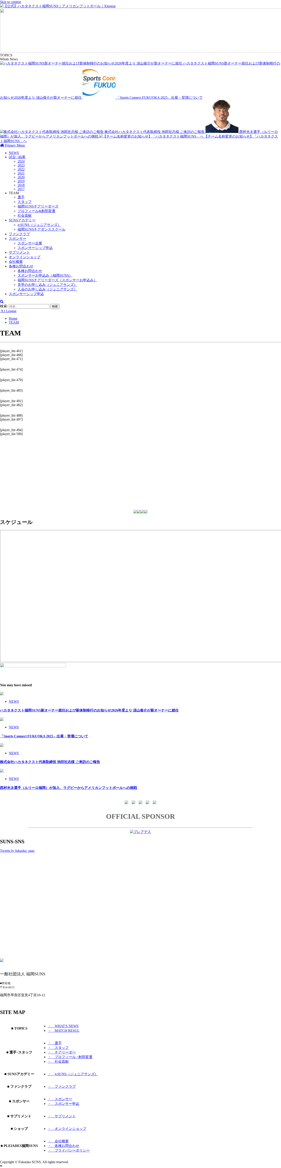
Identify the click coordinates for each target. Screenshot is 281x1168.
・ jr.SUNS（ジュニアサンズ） (73, 1074)
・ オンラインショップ (67, 1128)
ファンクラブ (19, 234)
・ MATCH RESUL (63, 1030)
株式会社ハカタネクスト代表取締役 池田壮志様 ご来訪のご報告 (154, 132)
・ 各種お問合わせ (63, 1146)
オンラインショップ (24, 257)
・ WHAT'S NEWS (63, 1026)
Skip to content (10, 2)
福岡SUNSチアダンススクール (41, 229)
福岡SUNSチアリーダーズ (38, 206)
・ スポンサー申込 (63, 1103)
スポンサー (17, 238)
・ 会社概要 (58, 1141)
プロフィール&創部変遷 (36, 211)
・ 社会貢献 (58, 1061)
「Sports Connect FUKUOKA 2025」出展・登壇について (159, 97)
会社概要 (16, 261)
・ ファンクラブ (62, 1086)
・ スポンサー (60, 1099)
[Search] (2, 302)
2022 (21, 169)
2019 (21, 181)
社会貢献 (25, 215)
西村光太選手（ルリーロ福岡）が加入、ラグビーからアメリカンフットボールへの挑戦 (68, 788)
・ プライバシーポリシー (69, 1150)
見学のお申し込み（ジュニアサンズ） (47, 285)
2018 (21, 185)
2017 (21, 189)
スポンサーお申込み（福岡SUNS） (45, 275)
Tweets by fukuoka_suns (17, 851)
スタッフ (25, 202)
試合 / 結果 (17, 157)
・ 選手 (55, 1043)
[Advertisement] (131, 470)
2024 (21, 161)
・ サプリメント (62, 1116)
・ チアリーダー (62, 1052)
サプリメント (19, 252)
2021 (21, 173)
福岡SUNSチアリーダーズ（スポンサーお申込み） (57, 280)
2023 (21, 165)
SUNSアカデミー (22, 220)
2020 (21, 177)
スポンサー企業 (30, 243)
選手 (21, 197)
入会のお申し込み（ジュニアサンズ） (47, 289)
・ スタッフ (58, 1048)
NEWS (14, 153)
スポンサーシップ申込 (35, 248)
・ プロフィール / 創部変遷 (70, 1057)
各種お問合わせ (21, 266)
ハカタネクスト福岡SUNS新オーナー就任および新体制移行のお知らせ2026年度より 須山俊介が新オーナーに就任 (89, 710)
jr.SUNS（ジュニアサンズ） (39, 225)
